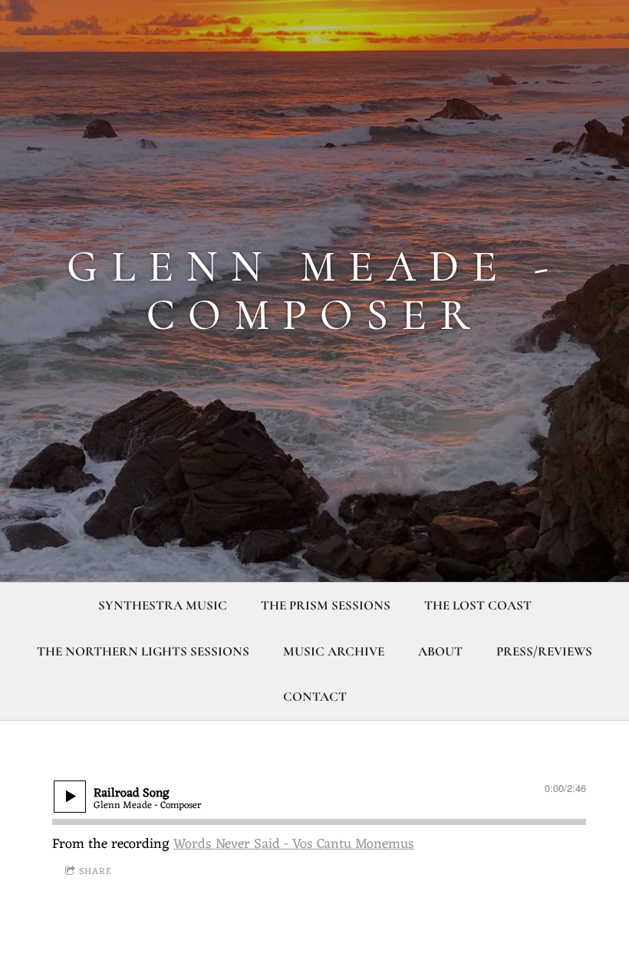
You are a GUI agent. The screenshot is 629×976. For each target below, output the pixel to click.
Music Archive (333, 651)
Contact (315, 696)
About (440, 651)
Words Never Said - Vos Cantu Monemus (293, 844)
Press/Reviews (544, 651)
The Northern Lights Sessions (143, 651)
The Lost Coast (478, 605)
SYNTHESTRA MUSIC (162, 605)
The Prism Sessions (325, 605)
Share (95, 871)
